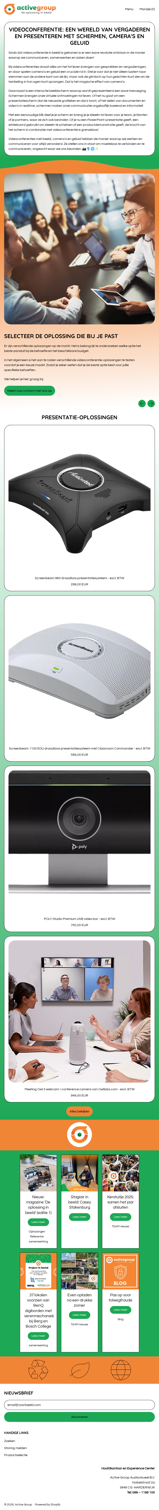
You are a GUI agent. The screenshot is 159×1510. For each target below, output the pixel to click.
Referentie (37, 1236)
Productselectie (16, 1455)
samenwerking (38, 1241)
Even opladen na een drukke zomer (79, 1300)
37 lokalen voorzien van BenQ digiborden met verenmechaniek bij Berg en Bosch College (39, 1310)
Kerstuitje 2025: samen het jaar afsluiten (120, 1202)
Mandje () (147, 10)
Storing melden (15, 1448)
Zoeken (9, 1441)
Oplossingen (37, 1231)
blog (120, 1319)
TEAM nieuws (120, 1226)
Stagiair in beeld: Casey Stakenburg (79, 1202)
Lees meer (38, 1222)
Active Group (23, 1504)
